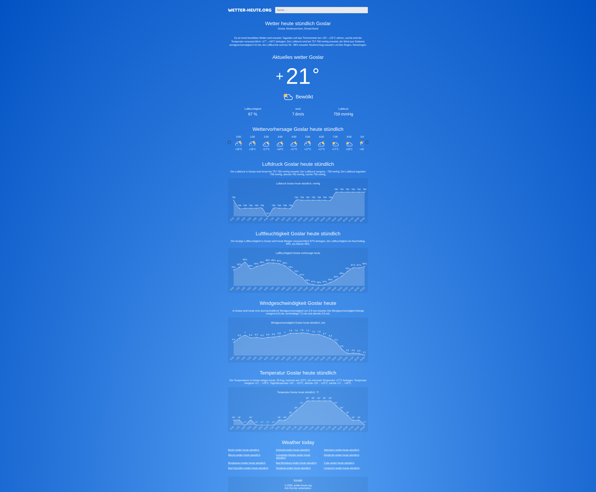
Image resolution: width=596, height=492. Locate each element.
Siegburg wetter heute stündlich (293, 468)
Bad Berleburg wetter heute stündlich (296, 463)
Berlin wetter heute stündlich (243, 450)
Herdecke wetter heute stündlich (341, 455)
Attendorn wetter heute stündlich (341, 450)
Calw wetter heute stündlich (339, 463)
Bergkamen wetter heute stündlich (247, 463)
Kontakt (298, 480)
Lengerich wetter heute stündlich (342, 468)
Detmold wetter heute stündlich (293, 450)
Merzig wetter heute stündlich (244, 455)
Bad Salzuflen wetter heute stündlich (248, 468)
